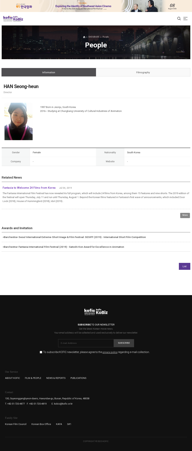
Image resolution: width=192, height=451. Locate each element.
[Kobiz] (18, 19)
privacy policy (110, 352)
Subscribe (124, 343)
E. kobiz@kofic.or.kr (62, 403)
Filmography (143, 72)
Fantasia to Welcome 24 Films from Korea (29, 187)
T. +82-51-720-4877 (15, 403)
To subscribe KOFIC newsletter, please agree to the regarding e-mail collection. (96, 352)
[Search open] (179, 18)
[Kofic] (8, 19)
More (185, 215)
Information (48, 72)
